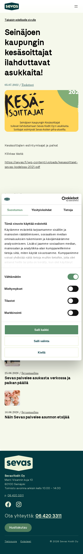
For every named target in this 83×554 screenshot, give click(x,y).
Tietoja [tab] (68, 209)
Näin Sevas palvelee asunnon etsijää (37, 417)
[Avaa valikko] (76, 6)
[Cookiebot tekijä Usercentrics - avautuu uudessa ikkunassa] (62, 199)
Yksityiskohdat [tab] (41, 209)
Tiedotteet (27, 85)
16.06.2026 (12, 412)
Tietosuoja (11, 541)
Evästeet (25, 541)
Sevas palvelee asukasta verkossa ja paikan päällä (37, 380)
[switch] (73, 289)
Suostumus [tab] (15, 209)
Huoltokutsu (18, 527)
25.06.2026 (12, 373)
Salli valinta (41, 341)
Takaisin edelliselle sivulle (20, 20)
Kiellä (41, 352)
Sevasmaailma (29, 373)
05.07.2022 (12, 85)
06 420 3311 (16, 495)
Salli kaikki (41, 329)
